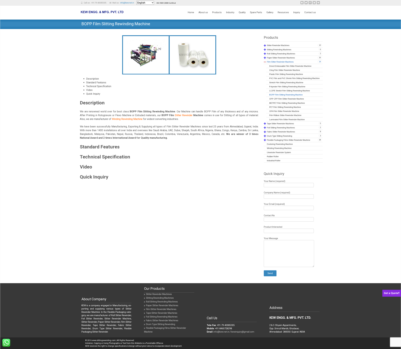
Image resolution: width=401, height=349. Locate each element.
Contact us (310, 12)
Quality (242, 12)
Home (191, 12)
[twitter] (306, 3)
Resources (283, 12)
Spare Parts (256, 12)
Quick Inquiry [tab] (93, 93)
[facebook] (302, 3)
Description (92, 102)
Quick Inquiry (94, 177)
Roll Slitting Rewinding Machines (162, 301)
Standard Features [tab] (96, 82)
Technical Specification (105, 157)
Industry (230, 12)
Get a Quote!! (391, 293)
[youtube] (318, 3)
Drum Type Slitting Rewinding (160, 324)
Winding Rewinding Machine (127, 119)
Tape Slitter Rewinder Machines (161, 313)
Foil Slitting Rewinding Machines (161, 316)
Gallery (269, 12)
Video (86, 167)
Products (217, 12)
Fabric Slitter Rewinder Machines (162, 320)
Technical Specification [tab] (98, 86)
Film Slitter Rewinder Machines (161, 309)
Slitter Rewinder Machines (159, 294)
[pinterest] (310, 3)
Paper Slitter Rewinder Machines (162, 305)
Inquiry (296, 12)
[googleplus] (314, 3)
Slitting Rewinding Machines (160, 298)
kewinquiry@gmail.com (242, 332)
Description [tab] (92, 78)
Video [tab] (89, 90)
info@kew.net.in (127, 3)
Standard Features (100, 147)
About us (203, 12)
